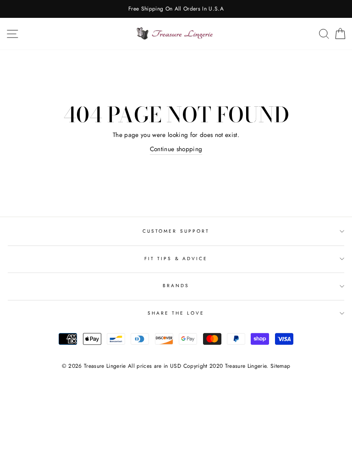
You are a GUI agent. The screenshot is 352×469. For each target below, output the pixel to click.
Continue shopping (176, 148)
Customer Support (176, 231)
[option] (176, 9)
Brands (176, 285)
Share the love (176, 313)
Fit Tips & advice (176, 258)
